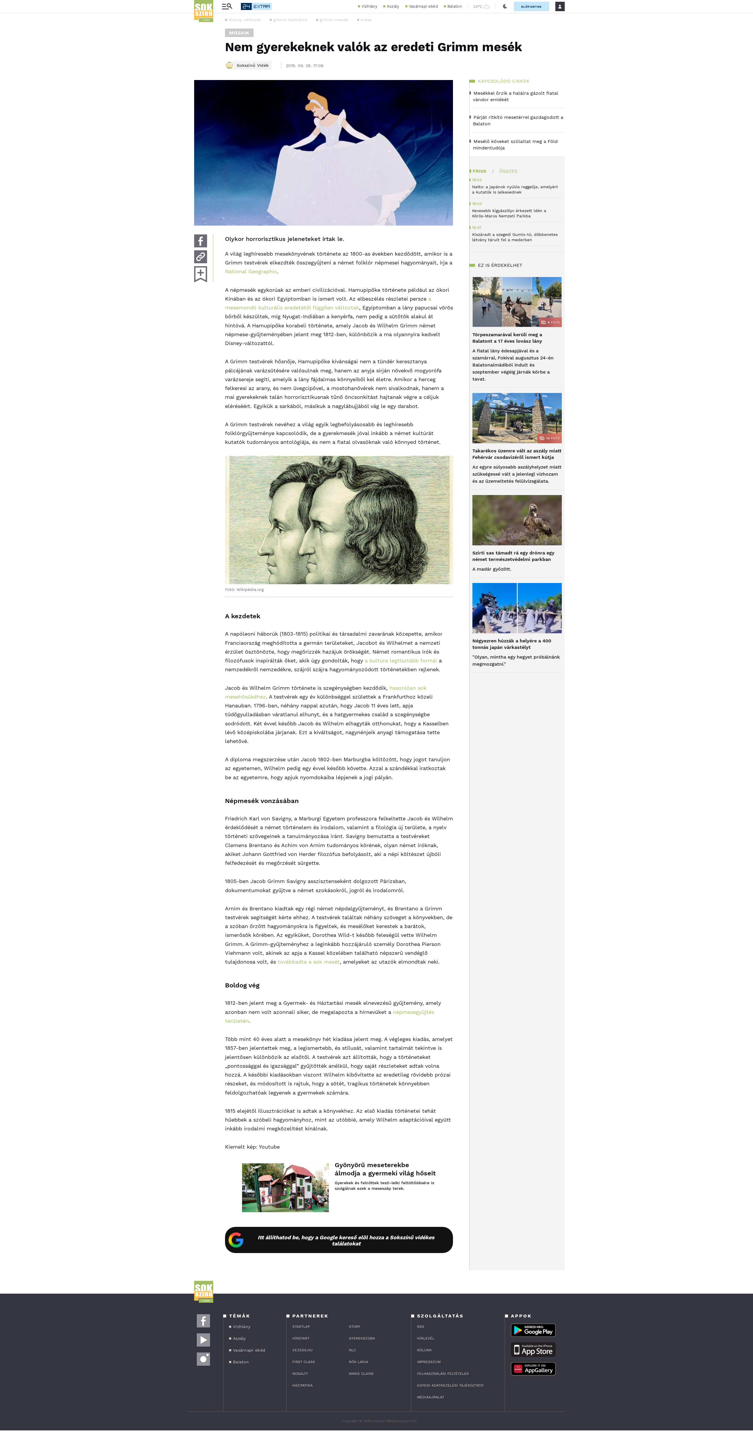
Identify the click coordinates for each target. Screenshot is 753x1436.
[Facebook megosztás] (200, 240)
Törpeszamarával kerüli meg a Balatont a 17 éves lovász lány (507, 338)
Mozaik (239, 33)
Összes (508, 171)
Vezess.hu (302, 1350)
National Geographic (251, 271)
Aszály (393, 6)
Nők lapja (358, 1362)
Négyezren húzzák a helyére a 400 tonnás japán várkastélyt (511, 644)
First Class (303, 1362)
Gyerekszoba (362, 1338)
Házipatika (302, 1385)
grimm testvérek (290, 19)
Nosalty (300, 1374)
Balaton (454, 6)
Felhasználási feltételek (443, 1374)
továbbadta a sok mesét (308, 962)
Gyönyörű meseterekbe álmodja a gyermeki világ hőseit (385, 1169)
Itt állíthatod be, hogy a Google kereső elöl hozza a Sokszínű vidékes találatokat (346, 1240)
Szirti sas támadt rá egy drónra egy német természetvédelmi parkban (513, 556)
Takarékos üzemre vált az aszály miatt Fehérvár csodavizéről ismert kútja (517, 454)
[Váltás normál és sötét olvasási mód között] (505, 6)
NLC (352, 1350)
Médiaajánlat (430, 1397)
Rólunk (424, 1350)
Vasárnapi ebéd (423, 6)
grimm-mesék (334, 19)
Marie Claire (361, 1374)
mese (366, 19)
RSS (420, 1327)
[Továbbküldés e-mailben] (200, 256)
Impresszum (429, 1362)
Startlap (301, 1327)
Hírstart (300, 1338)
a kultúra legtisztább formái (401, 660)
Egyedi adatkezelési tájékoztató (450, 1385)
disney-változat (245, 19)
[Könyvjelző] (200, 274)
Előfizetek (531, 6)
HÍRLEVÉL (425, 1338)
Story (354, 1327)
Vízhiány (369, 6)
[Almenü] (227, 6)
